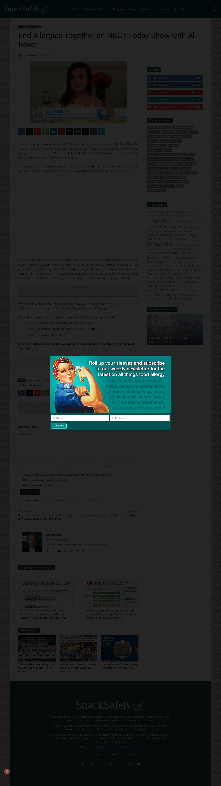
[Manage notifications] (6, 771)
